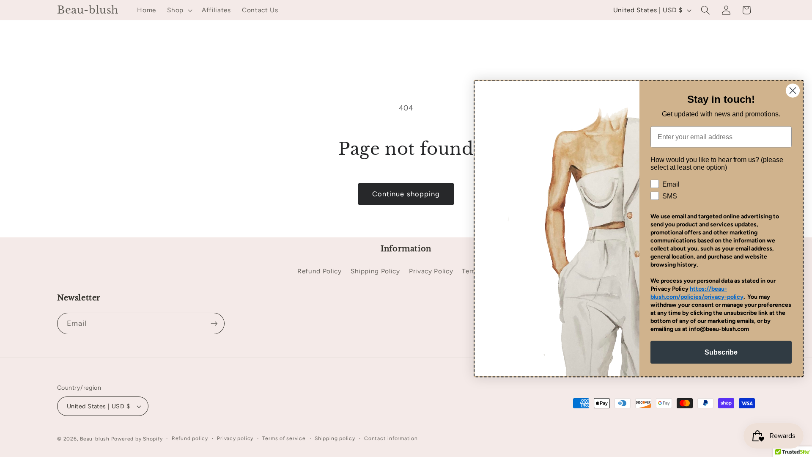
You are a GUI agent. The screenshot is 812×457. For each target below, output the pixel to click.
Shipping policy (335, 438)
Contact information (391, 438)
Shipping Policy (375, 271)
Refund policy (190, 438)
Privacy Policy (431, 271)
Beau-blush (95, 439)
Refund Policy (319, 271)
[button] (179, 10)
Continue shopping (406, 194)
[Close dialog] (792, 90)
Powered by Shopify (137, 439)
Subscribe (721, 352)
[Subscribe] (214, 324)
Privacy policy (235, 438)
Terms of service (283, 438)
